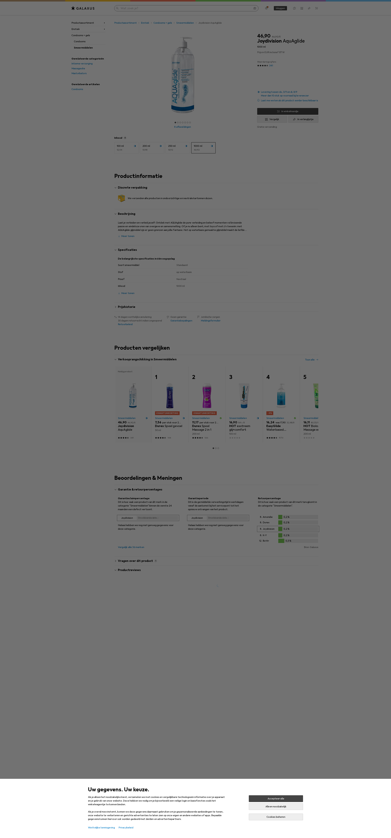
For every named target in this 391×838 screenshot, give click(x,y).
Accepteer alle (276, 798)
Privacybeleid (126, 827)
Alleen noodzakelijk (275, 806)
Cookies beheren (276, 816)
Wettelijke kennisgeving (101, 827)
